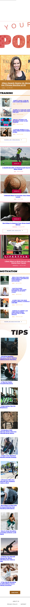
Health (16, 163)
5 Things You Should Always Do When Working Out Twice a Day (7, 559)
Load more (14, 592)
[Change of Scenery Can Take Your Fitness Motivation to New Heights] (4, 313)
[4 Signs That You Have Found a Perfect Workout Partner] (4, 302)
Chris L (3, 87)
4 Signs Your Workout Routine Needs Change (8, 456)
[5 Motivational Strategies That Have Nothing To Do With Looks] (4, 291)
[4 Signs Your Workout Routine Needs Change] (8, 445)
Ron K (13, 316)
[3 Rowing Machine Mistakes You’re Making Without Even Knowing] (8, 346)
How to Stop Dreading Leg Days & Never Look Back (8, 532)
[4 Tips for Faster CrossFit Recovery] (8, 371)
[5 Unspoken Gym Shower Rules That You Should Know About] (8, 420)
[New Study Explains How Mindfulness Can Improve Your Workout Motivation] (4, 280)
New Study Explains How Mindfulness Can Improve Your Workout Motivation (20, 279)
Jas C (14, 124)
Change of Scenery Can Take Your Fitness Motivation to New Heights (20, 312)
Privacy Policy (12, 604)
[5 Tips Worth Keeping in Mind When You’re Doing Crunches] (8, 572)
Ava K (13, 294)
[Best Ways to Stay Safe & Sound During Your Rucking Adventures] (8, 495)
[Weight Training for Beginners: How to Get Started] (5, 121)
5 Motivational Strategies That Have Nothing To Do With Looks (19, 290)
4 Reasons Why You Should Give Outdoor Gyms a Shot (7, 481)
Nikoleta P (15, 226)
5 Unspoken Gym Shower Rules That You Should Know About (8, 431)
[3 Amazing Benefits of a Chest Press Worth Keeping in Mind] (5, 131)
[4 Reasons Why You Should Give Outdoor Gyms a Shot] (8, 469)
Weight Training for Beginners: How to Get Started (20, 121)
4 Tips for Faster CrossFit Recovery (6, 382)
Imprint (23, 604)
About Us (16, 601)
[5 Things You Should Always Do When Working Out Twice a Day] (8, 546)
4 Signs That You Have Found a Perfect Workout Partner (21, 301)
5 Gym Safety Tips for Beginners (8, 406)
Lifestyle (16, 256)
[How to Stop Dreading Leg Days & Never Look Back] (8, 521)
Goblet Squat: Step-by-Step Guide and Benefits (21, 101)
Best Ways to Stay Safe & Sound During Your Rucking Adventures (8, 507)
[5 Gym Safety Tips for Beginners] (8, 396)
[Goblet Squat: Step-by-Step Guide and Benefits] (5, 102)
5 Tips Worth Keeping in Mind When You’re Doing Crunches (8, 583)
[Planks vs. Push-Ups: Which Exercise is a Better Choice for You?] (5, 112)
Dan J (14, 103)
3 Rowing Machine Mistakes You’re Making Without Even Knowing (8, 358)
